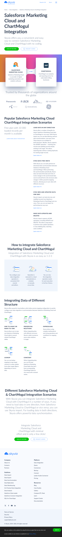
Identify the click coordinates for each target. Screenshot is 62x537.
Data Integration (13, 9)
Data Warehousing (9, 485)
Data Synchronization (10, 480)
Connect (36, 473)
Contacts (7, 465)
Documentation (38, 501)
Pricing (36, 478)
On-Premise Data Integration (12, 488)
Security (6, 514)
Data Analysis (8, 490)
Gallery (36, 490)
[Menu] (56, 2)
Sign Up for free (11, 48)
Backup (36, 470)
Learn (35, 496)
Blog (35, 485)
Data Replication (9, 483)
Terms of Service (9, 512)
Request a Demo (30, 48)
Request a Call (43, 2)
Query (36, 465)
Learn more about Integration (16, 138)
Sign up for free (21, 439)
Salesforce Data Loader (10, 493)
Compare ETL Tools (39, 493)
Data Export (7, 477)
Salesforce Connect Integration (13, 496)
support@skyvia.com (10, 520)
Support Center (38, 498)
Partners (6, 468)
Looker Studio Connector (41, 475)
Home (5, 9)
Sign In (50, 2)
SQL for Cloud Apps (10, 498)
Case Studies (37, 488)
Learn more (36, 155)
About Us (7, 462)
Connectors (37, 468)
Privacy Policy (8, 517)
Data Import (7, 475)
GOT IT (57, 529)
